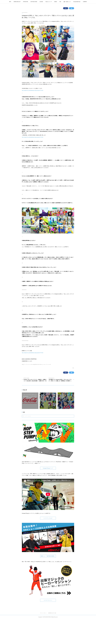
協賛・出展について (67, 1)
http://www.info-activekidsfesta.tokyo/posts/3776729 (32, 90)
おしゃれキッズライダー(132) (46, 364)
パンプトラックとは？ (48, 518)
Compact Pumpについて (48, 468)
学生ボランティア (49, 1)
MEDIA (55, 1)
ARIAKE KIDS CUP (17, 1)
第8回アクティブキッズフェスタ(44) (27, 364)
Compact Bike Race (76, 1)
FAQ (60, 1)
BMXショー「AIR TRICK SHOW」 (48, 556)
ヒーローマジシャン (48, 600)
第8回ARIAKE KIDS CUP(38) (37, 364)
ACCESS (41, 1)
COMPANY (85, 1)
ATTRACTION (25, 1)
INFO (10, 1)
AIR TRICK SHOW (34, 1)
